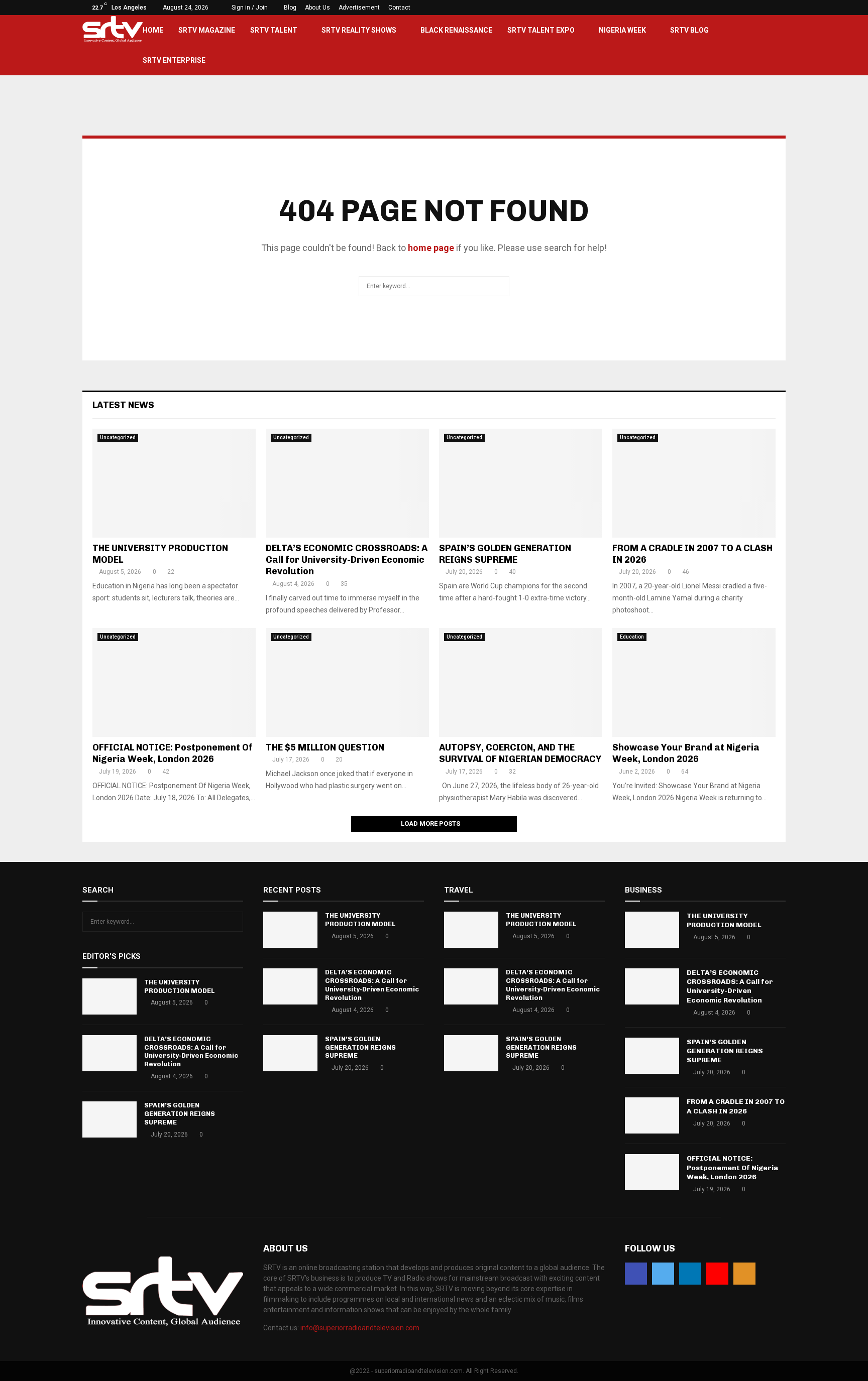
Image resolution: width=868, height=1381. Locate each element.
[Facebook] (636, 1274)
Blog (290, 7)
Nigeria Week (622, 30)
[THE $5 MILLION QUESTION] (347, 682)
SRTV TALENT (273, 30)
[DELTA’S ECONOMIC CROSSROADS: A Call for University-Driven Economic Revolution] (347, 483)
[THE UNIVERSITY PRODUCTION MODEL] (174, 483)
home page (431, 247)
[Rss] (744, 1274)
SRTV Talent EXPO (541, 30)
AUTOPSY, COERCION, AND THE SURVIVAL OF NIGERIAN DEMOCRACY (520, 753)
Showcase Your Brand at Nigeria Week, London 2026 (685, 753)
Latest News (123, 405)
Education (632, 637)
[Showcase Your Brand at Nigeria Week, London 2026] (694, 682)
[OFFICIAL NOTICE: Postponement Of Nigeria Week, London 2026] (174, 682)
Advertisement (359, 7)
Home (153, 30)
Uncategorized (118, 437)
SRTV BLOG (689, 30)
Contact (399, 7)
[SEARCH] (233, 922)
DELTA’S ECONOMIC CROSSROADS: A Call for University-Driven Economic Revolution (346, 560)
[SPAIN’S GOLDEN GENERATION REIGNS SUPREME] (520, 483)
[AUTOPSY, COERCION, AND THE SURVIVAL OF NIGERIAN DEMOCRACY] (520, 682)
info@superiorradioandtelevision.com (359, 1328)
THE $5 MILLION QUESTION (325, 747)
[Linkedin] (690, 1274)
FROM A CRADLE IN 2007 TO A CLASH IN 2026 (736, 1106)
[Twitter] (663, 1274)
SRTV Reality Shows (358, 30)
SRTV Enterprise (174, 60)
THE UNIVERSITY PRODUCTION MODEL (179, 986)
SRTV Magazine (206, 30)
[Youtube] (717, 1274)
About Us (317, 7)
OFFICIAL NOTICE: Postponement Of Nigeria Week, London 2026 (172, 753)
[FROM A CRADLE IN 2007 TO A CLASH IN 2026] (694, 483)
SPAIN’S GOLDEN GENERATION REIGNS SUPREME (505, 554)
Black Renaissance (456, 30)
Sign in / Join (249, 7)
